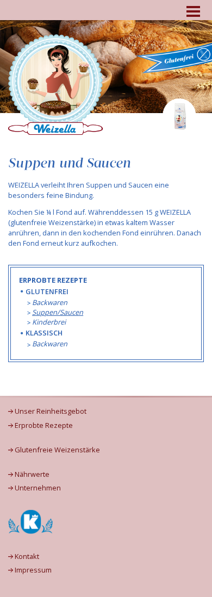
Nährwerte (32, 474)
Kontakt (27, 556)
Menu (193, 10)
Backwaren (49, 302)
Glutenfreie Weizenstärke (57, 450)
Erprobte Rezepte (44, 425)
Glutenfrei (47, 291)
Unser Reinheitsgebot (50, 411)
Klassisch (44, 333)
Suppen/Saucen (57, 312)
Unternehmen (38, 488)
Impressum (33, 570)
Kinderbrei (49, 322)
